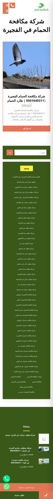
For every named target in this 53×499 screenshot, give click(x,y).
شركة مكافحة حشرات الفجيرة (26, 336)
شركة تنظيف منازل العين (26, 269)
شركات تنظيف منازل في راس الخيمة (26, 192)
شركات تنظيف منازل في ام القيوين (26, 187)
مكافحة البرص (36, 382)
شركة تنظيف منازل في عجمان (26, 289)
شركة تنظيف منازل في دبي (26, 284)
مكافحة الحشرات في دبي (26, 392)
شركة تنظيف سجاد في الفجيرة (26, 213)
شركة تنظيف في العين (26, 228)
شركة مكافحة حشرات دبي (26, 346)
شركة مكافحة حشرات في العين (26, 361)
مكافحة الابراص (16, 377)
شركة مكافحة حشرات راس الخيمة (26, 351)
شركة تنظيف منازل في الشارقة (26, 279)
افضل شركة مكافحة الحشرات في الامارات (26, 177)
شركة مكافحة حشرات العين (26, 330)
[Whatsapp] (6, 486)
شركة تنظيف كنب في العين (26, 259)
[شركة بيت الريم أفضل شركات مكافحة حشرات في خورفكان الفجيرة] (41, 7)
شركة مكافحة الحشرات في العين (26, 315)
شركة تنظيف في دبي (26, 243)
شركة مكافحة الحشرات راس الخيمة (26, 310)
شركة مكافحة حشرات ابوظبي (26, 320)
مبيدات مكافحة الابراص (34, 377)
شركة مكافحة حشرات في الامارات (26, 356)
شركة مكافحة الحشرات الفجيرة (26, 305)
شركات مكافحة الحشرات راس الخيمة (26, 197)
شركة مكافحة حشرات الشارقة (26, 325)
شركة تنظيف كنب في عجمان (26, 264)
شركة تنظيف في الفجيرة (26, 233)
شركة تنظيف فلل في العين (26, 218)
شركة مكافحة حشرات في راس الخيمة (26, 371)
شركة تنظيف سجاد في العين (26, 207)
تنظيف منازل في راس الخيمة (26, 182)
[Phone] (6, 478)
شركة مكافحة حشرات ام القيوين (26, 341)
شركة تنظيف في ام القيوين (26, 238)
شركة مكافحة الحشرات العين (26, 300)
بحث (10, 152)
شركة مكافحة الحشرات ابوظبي (26, 295)
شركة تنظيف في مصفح (26, 248)
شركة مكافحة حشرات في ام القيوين (26, 366)
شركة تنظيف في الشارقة (26, 223)
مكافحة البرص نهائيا (26, 387)
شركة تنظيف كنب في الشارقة (26, 254)
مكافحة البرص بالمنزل (18, 382)
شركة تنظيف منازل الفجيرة (26, 274)
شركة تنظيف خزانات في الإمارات (26, 202)
